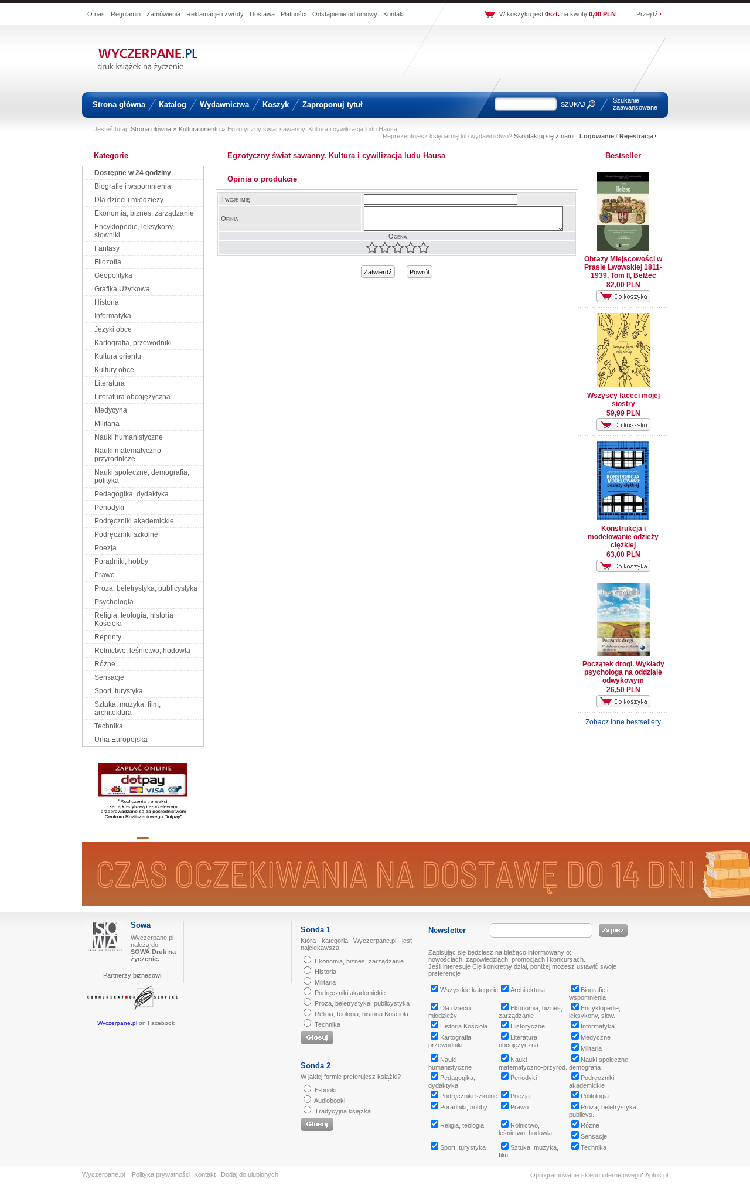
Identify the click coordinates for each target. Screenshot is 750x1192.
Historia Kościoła (464, 1026)
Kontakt (394, 14)
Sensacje (109, 677)
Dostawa (262, 14)
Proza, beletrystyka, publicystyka (145, 588)
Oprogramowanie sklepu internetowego (586, 1175)
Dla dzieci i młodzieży (128, 200)
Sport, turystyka (118, 691)
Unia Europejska (121, 739)
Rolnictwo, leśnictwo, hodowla (142, 650)
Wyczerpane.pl (117, 1023)
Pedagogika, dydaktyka (131, 494)
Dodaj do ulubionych (249, 1174)
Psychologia (114, 602)
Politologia (595, 1095)
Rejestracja (636, 135)
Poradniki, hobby (121, 561)
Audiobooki (329, 1100)
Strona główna (119, 104)
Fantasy (107, 248)
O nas (96, 14)
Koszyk (275, 104)
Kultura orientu (117, 356)
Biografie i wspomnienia (132, 186)
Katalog (172, 104)
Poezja (105, 548)
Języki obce (113, 329)
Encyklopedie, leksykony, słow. (595, 1011)
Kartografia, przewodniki (133, 343)
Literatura (109, 383)
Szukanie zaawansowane (635, 104)
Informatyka (112, 316)
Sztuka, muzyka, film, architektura (127, 708)
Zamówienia (163, 14)
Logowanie (596, 135)
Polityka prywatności (161, 1174)
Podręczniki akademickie (134, 521)
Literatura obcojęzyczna (132, 397)
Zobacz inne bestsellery (623, 722)
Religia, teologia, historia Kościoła (361, 1013)
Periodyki (109, 507)
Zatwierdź (378, 271)
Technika (108, 726)
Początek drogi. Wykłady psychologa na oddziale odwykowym (623, 672)
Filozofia (107, 262)
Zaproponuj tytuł (332, 104)
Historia (106, 302)
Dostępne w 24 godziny (132, 173)
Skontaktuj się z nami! (545, 135)
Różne (104, 664)
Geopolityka (113, 275)
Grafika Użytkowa (122, 289)
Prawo (104, 575)
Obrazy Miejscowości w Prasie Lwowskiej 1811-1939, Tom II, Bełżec (623, 267)
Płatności (293, 14)
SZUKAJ (573, 104)
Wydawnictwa (224, 104)
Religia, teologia (462, 1125)
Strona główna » (153, 128)
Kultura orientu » (202, 128)
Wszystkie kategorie (469, 989)
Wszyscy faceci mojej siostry (623, 399)
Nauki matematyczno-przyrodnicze (128, 455)
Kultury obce (114, 370)
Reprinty (107, 637)
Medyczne (596, 1037)
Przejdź (647, 14)
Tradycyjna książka (343, 1111)
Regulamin (126, 14)
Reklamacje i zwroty (215, 14)
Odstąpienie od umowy (344, 14)
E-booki (325, 1090)
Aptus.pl (656, 1175)
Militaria (107, 424)
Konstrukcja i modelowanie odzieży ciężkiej (623, 537)
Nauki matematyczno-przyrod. (533, 1063)
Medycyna (110, 410)
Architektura (527, 989)
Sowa (141, 925)
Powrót (419, 271)
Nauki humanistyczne (128, 437)
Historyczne (527, 1026)
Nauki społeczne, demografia (599, 1063)
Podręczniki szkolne (126, 534)
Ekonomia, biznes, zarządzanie (144, 213)
